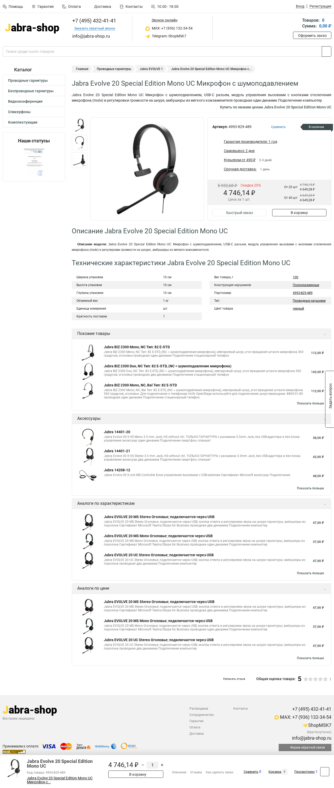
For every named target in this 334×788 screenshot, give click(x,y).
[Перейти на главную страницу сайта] (32, 28)
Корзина (275, 772)
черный (298, 308)
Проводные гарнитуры (28, 80)
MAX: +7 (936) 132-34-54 (172, 28)
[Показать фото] (79, 125)
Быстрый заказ (239, 213)
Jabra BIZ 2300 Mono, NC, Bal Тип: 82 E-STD (140, 385)
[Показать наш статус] (34, 162)
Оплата (74, 6)
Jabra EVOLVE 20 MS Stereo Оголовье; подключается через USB (159, 517)
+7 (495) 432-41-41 (93, 21)
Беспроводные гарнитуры (30, 91)
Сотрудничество (201, 715)
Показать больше (310, 403)
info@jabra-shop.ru (311, 738)
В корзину (299, 213)
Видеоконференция (25, 101)
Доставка (102, 6)
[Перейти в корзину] (296, 23)
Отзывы (196, 772)
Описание (179, 772)
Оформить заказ (312, 35)
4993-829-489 (303, 293)
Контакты (134, 6)
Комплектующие (23, 122)
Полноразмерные (306, 285)
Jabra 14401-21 (117, 451)
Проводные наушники (309, 301)
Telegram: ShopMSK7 (168, 36)
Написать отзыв (234, 679)
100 (295, 277)
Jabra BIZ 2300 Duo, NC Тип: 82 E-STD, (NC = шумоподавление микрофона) (167, 366)
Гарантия (46, 6)
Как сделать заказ (219, 772)
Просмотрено (304, 772)
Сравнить (251, 772)
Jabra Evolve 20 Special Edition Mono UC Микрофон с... (60, 780)
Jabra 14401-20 (117, 432)
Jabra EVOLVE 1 (151, 69)
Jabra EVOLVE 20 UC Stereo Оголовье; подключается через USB (159, 555)
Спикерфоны (19, 112)
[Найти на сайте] (326, 51)
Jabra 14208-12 (117, 470)
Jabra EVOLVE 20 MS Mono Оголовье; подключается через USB (158, 536)
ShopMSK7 (319, 725)
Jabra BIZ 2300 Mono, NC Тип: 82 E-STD (137, 347)
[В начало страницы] (324, 771)
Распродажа (198, 708)
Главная (82, 69)
